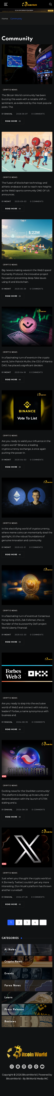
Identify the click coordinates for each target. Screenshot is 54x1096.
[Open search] (50, 4)
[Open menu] (6, 4)
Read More (11, 121)
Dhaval (8, 114)
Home (5, 18)
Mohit (7, 201)
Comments (38, 114)
